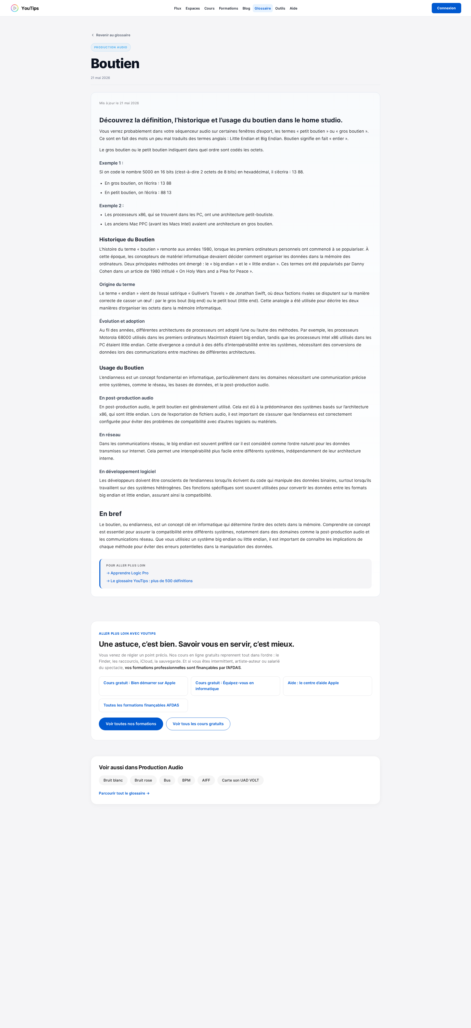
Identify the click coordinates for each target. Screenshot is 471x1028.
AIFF (206, 780)
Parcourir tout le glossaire (124, 793)
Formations (228, 8)
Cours (209, 8)
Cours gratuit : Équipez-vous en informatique (225, 686)
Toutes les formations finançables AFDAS (141, 705)
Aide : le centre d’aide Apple (313, 683)
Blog (246, 8)
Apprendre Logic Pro (129, 573)
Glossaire (263, 8)
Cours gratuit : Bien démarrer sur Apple (139, 683)
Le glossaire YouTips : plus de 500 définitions (152, 580)
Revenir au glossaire (113, 35)
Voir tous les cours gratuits (198, 723)
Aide (293, 8)
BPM (186, 780)
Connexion (446, 8)
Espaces (193, 8)
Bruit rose (143, 780)
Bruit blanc (113, 780)
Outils (280, 8)
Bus (167, 780)
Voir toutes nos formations (131, 723)
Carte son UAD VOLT (240, 780)
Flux (177, 8)
